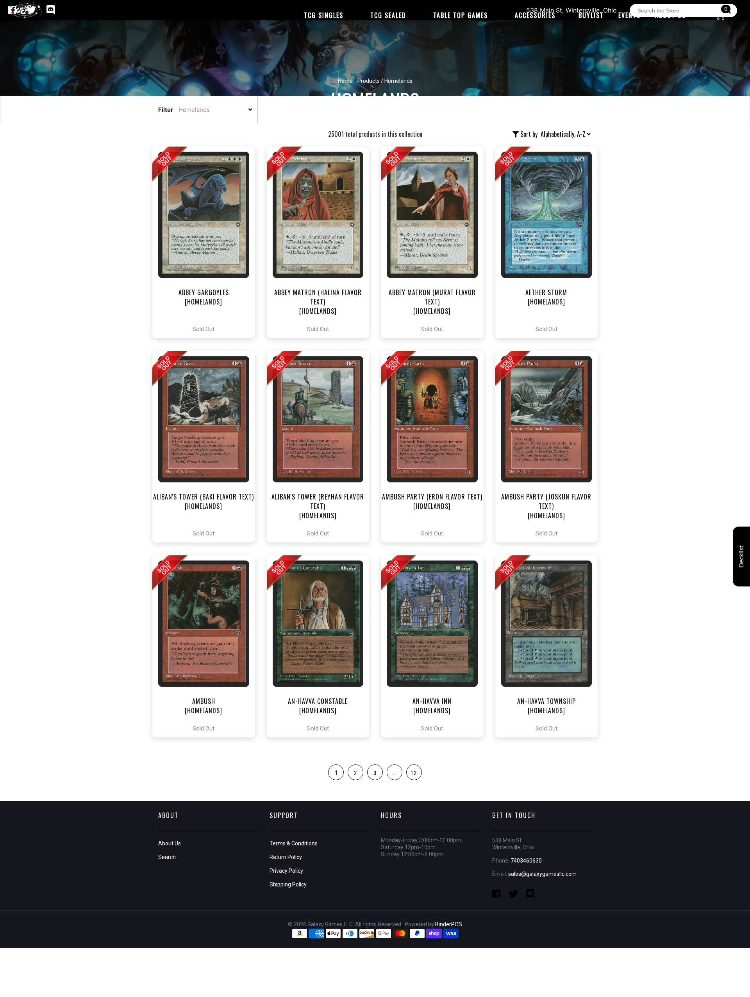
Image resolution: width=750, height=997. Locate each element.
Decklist (741, 556)
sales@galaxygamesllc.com (542, 874)
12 (414, 772)
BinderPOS (448, 924)
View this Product (207, 242)
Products (368, 81)
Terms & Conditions (294, 843)
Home (345, 81)
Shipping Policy (288, 884)
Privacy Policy (286, 871)
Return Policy (286, 857)
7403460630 (526, 860)
